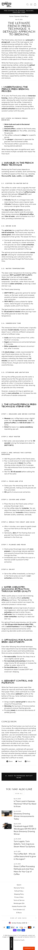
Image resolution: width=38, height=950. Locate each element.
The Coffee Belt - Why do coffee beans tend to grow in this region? (25, 856)
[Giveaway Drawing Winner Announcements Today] (7, 813)
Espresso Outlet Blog (21, 16)
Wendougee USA (19, 903)
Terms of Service (19, 900)
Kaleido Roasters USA (19, 906)
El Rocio (19, 912)
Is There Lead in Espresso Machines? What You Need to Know (25, 803)
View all (19, 793)
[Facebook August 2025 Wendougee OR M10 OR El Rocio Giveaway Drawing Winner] (7, 826)
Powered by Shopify (19, 940)
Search (19, 885)
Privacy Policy (19, 897)
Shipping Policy (19, 894)
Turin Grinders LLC (19, 909)
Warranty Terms (19, 888)
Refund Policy (18, 891)
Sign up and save (18, 918)
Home (11, 16)
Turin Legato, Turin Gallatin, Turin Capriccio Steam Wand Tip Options (24, 844)
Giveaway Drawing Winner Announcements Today (24, 816)
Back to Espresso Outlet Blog (20, 776)
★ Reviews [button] (11, 943)
